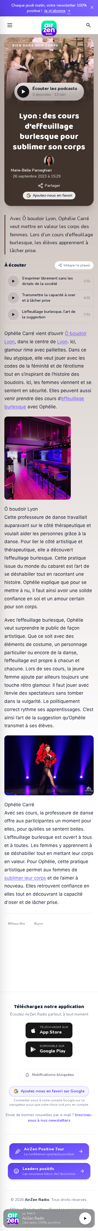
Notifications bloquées (49, 1075)
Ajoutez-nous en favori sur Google (52, 1091)
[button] (49, 1218)
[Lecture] (85, 1218)
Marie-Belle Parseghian (31, 170)
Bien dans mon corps (35, 45)
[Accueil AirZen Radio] (49, 25)
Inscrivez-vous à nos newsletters (60, 1117)
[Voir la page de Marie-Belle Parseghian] (49, 160)
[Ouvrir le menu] (9, 25)
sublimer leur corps (25, 878)
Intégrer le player (77, 265)
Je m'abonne (57, 11)
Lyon (62, 341)
